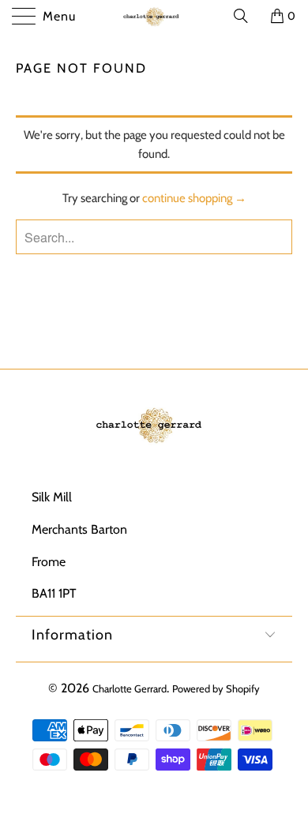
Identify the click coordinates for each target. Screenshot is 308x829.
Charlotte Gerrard (129, 688)
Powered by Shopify (216, 688)
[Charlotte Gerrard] (154, 16)
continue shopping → (194, 198)
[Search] (246, 16)
